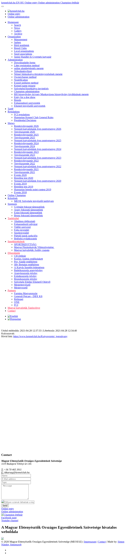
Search (17, 25)
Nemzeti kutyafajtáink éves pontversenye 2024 (37, 149)
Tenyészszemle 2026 (24, 131)
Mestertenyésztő (22, 284)
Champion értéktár (69, 2)
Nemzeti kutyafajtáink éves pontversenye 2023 (37, 157)
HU (22, 2)
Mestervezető (20, 287)
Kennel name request (24, 85)
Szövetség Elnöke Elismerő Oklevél (32, 282)
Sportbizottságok (16, 241)
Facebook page (9, 517)
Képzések (13, 198)
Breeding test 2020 (23, 178)
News (17, 28)
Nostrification (21, 80)
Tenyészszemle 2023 (24, 155)
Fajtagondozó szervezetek (27, 103)
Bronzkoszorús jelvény (25, 279)
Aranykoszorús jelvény (25, 273)
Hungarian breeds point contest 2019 (32, 189)
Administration (15, 59)
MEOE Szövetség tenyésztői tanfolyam (34, 201)
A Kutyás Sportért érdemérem (29, 267)
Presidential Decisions (25, 120)
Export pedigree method (26, 82)
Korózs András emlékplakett (28, 258)
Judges (17, 42)
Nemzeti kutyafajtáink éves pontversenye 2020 (37, 181)
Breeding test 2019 (23, 186)
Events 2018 (20, 192)
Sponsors (12, 204)
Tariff (10, 108)
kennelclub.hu (8, 2)
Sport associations (23, 54)
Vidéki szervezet (22, 227)
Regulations (14, 111)
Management (20, 39)
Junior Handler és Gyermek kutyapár (32, 56)
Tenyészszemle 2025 (24, 137)
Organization (14, 36)
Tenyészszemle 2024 (24, 146)
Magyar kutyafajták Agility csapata (31, 250)
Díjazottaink (14, 253)
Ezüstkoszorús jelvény (25, 276)
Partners (12, 290)
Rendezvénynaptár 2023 (26, 152)
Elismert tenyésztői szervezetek (29, 106)
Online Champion (17, 195)
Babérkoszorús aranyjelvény (28, 270)
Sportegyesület (21, 232)
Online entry (31, 2)
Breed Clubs (20, 48)
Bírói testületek (21, 45)
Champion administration (26, 91)
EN (18, 2)
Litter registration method (26, 65)
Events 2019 (20, 183)
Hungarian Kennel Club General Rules (33, 117)
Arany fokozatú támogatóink (28, 209)
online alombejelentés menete (29, 68)
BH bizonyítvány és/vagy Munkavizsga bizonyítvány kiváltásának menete (51, 94)
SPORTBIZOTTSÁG (25, 244)
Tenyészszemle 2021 (24, 172)
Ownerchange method (25, 77)
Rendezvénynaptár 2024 (26, 143)
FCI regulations (22, 114)
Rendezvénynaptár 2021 (26, 169)
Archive (18, 33)
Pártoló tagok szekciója (25, 235)
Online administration (49, 2)
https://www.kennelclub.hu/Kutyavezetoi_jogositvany (40, 336)
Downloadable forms (24, 62)
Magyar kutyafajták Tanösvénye (24, 307)
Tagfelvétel (13, 218)
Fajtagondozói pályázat (25, 224)
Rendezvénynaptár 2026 (26, 126)
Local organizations (24, 51)
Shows (11, 123)
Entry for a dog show (24, 97)
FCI (16, 305)
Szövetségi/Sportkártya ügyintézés (31, 88)
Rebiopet (18, 299)
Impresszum (90, 541)
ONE (16, 302)
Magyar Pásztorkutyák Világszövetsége (34, 247)
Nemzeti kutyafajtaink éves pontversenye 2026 (37, 129)
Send (5, 505)
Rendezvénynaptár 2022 (26, 160)
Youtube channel (9, 520)
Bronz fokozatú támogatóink (28, 215)
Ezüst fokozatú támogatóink (28, 212)
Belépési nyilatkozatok (25, 238)
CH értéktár (20, 256)
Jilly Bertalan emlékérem (26, 264)
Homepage (13, 22)
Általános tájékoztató (24, 221)
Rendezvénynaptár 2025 (26, 134)
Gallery (18, 30)
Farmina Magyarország (25, 293)
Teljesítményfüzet (23, 71)
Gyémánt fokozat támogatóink (29, 206)
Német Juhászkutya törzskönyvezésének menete (38, 74)
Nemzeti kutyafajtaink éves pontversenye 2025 (37, 140)
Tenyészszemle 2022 (24, 163)
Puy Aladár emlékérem (25, 261)
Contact (11, 310)
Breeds (17, 100)
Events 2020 (20, 175)
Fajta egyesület (21, 230)
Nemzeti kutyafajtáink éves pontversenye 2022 (37, 166)
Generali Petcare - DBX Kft (28, 296)
